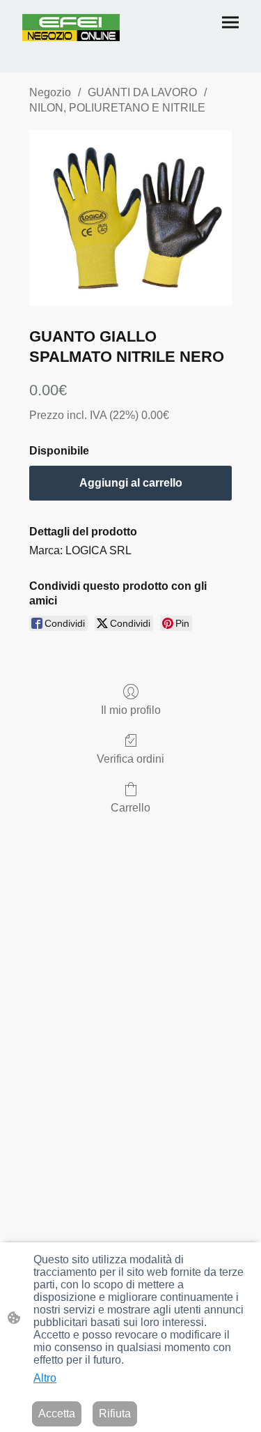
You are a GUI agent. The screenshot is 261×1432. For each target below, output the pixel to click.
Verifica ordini (130, 759)
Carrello (130, 808)
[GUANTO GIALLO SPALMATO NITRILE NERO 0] (130, 218)
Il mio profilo (131, 710)
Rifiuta (115, 1413)
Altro (44, 1378)
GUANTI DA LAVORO (142, 92)
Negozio (50, 92)
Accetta (56, 1413)
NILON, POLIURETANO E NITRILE (117, 108)
